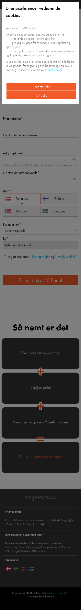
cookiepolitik (55, 70)
